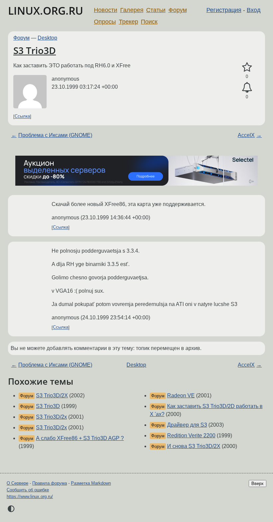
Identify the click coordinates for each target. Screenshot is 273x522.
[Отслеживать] (246, 88)
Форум (177, 10)
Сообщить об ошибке (28, 489)
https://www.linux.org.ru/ (30, 496)
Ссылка (22, 116)
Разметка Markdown (91, 483)
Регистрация (223, 10)
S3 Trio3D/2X (52, 395)
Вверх (257, 483)
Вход (254, 10)
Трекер (128, 21)
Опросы (105, 21)
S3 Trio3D (34, 50)
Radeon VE (181, 395)
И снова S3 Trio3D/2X (193, 446)
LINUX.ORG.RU (45, 10)
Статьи (155, 10)
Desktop (47, 38)
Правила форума (49, 483)
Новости (105, 10)
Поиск (149, 21)
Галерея (131, 10)
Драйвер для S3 (187, 425)
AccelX (246, 135)
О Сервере (17, 483)
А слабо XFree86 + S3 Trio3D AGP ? (80, 438)
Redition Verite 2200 (191, 435)
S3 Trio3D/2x (51, 417)
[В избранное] (246, 67)
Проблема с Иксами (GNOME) (55, 135)
